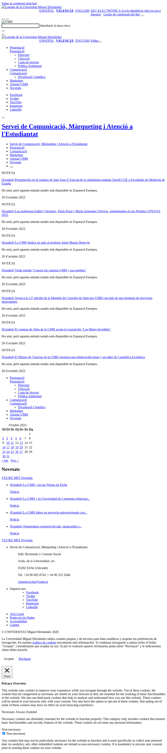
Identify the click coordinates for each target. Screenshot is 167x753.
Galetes (14, 625)
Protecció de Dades (22, 617)
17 (8, 447)
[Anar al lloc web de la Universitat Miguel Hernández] (32, 7)
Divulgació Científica (31, 77)
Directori (23, 55)
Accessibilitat (18, 621)
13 (21, 443)
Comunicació (18, 69)
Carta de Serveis (28, 62)
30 (3, 456)
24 (8, 452)
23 (3, 452)
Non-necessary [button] (11, 729)
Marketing (16, 80)
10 (8, 443)
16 (3, 447)
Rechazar (25, 659)
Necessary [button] (8, 712)
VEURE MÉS (17, 478)
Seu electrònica (106, 10)
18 (12, 447)
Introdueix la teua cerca (55, 25)
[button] (17, 51)
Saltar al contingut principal (19, 3)
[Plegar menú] (100, 41)
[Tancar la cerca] (3, 34)
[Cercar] (3, 30)
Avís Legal (17, 614)
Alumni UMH (19, 84)
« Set (5, 460)
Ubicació (24, 58)
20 (21, 447)
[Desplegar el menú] (7, 19)
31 (8, 456)
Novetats (15, 88)
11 (12, 443)
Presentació (17, 47)
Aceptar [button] (9, 659)
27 (21, 452)
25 (12, 452)
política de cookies (44, 642)
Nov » (15, 460)
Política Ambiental (30, 66)
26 (17, 452)
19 (17, 447)
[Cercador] (142, 15)
